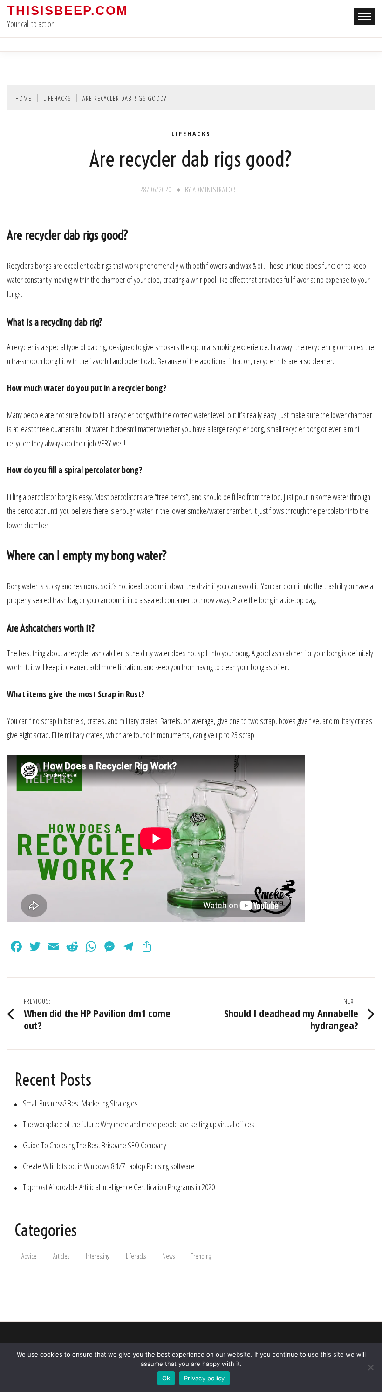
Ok (166, 1378)
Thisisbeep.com (67, 11)
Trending (201, 1256)
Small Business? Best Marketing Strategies (80, 1103)
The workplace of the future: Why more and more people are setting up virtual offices (138, 1124)
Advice (29, 1256)
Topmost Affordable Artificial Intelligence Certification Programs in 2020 (119, 1187)
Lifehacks (191, 134)
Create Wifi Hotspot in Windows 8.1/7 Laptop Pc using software (109, 1166)
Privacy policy (204, 1378)
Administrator (214, 189)
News (168, 1256)
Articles (61, 1256)
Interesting (97, 1256)
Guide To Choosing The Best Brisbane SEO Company (94, 1145)
